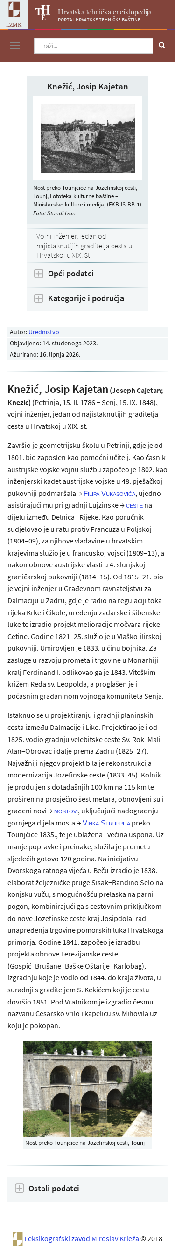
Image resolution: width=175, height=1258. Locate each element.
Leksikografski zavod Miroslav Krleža (82, 1238)
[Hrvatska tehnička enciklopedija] (39, 17)
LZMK (14, 24)
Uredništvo (43, 332)
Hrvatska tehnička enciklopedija (105, 11)
